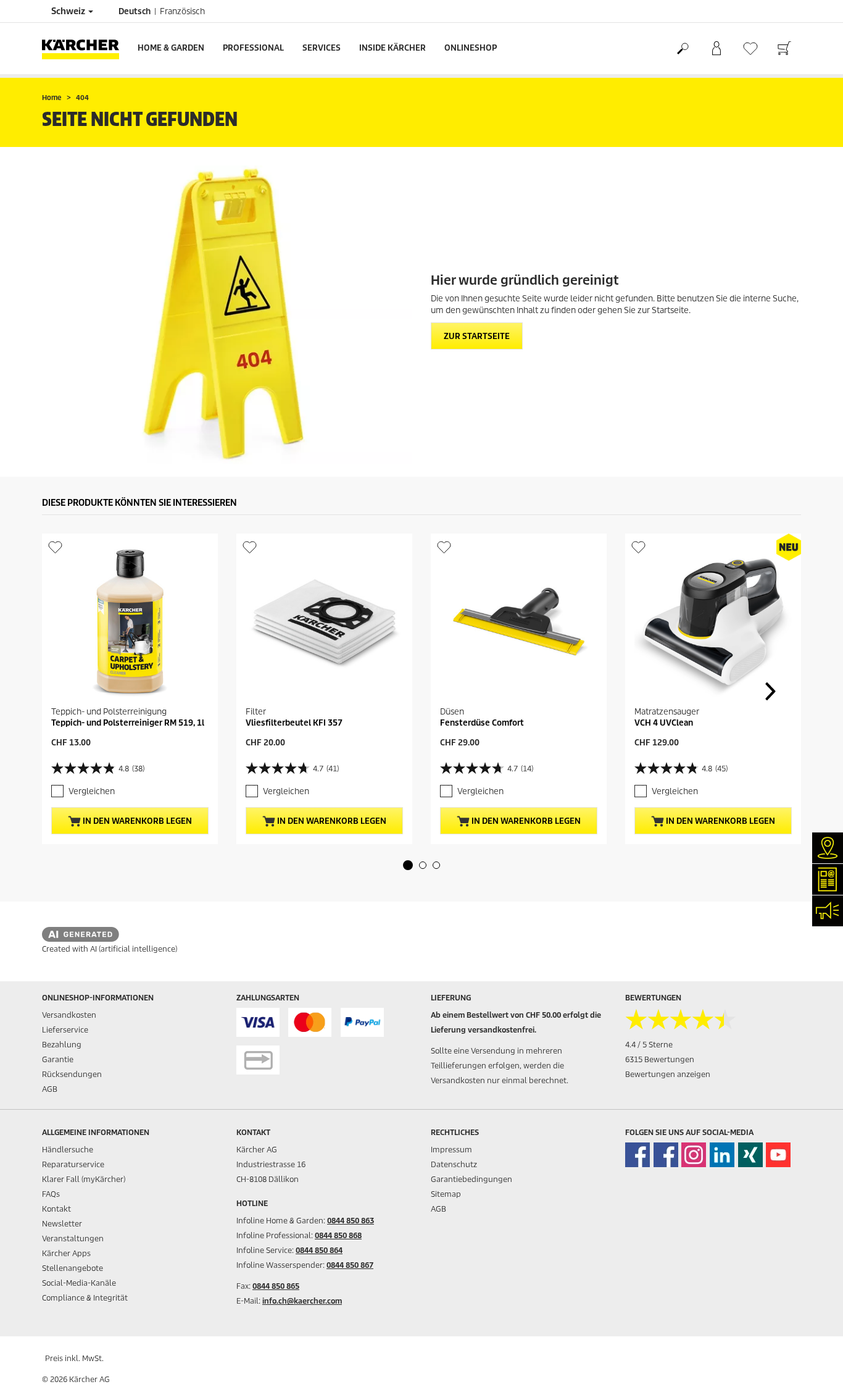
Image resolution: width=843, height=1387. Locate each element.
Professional (253, 48)
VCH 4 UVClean (663, 723)
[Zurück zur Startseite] (85, 48)
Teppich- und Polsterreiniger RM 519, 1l (127, 723)
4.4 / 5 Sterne (649, 1044)
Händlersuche (67, 1149)
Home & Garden (171, 48)
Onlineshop (470, 48)
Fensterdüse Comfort (482, 723)
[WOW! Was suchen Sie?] (682, 48)
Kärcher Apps (66, 1253)
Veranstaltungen (73, 1238)
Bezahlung (61, 1044)
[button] (408, 865)
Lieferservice (65, 1029)
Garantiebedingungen (471, 1179)
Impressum (451, 1149)
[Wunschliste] (750, 48)
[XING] (750, 1154)
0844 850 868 (338, 1235)
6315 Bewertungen (659, 1059)
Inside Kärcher (392, 48)
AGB (49, 1089)
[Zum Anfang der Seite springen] (812, 1362)
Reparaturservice (73, 1164)
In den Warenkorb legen (136, 821)
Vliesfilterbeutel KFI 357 (294, 723)
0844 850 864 (319, 1250)
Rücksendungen (72, 1074)
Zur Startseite (477, 336)
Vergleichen (92, 791)
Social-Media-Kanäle (79, 1283)
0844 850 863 (350, 1220)
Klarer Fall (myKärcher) (83, 1179)
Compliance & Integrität (85, 1297)
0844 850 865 (275, 1286)
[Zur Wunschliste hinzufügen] (55, 547)
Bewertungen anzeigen (667, 1074)
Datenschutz (454, 1164)
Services (321, 48)
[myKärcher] (716, 48)
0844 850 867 (349, 1265)
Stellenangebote (72, 1268)
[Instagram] (693, 1154)
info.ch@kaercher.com (302, 1300)
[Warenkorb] (784, 48)
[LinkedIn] (722, 1154)
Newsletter (62, 1223)
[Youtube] (778, 1154)
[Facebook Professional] (666, 1154)
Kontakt (56, 1208)
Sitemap (446, 1194)
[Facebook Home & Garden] (637, 1154)
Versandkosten (69, 1015)
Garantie (57, 1059)
